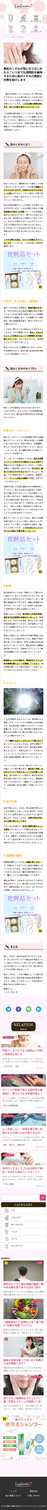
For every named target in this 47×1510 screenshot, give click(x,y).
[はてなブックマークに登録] (38, 1009)
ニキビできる (7, 1066)
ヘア (11, 21)
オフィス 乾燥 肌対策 (10, 1105)
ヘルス (10, 32)
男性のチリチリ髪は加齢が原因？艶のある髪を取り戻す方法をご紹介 (23, 1285)
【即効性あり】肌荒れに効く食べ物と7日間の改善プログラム (23, 1323)
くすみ (6, 992)
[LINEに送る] (28, 1009)
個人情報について (13, 1496)
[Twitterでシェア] (8, 1009)
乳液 (17, 1066)
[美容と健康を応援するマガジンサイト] (23, 6)
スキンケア (23, 21)
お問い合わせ (34, 1496)
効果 (4, 1145)
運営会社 (34, 1491)
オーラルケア (36, 21)
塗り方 (12, 1145)
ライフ (23, 32)
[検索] (43, 1197)
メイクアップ (36, 32)
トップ (5, 37)
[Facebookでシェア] (18, 1009)
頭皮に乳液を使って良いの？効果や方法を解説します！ (23, 1361)
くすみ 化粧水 (8, 1184)
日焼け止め (21, 1145)
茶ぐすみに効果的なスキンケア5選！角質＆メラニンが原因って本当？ (22, 1400)
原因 (12, 992)
